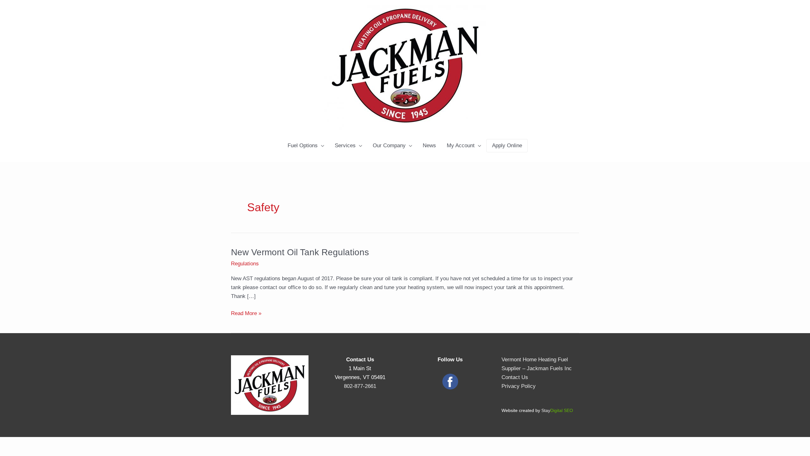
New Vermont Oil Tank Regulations (300, 252)
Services (345, 145)
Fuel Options (303, 145)
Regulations (245, 264)
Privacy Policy (519, 386)
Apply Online (507, 145)
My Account (461, 145)
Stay (557, 410)
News (429, 145)
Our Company (389, 145)
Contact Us (515, 377)
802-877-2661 (360, 386)
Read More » (246, 314)
